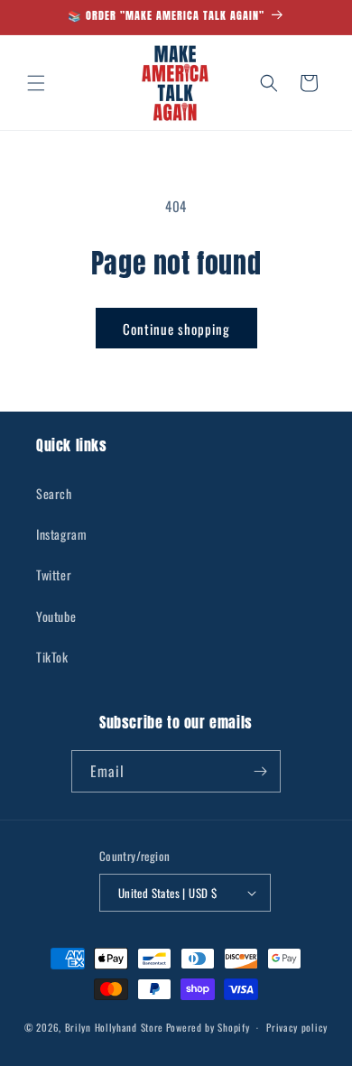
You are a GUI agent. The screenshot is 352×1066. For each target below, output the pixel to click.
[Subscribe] (260, 771)
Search (54, 493)
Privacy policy (297, 1027)
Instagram (61, 533)
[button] (36, 83)
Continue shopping (176, 328)
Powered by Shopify (208, 1027)
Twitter (53, 574)
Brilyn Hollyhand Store (114, 1027)
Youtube (56, 616)
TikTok (52, 656)
